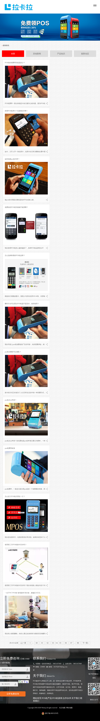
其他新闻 (37, 54)
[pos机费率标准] (26, 483)
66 (66, 643)
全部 (13, 54)
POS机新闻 (57, 698)
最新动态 (85, 54)
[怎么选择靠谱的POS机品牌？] (26, 290)
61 (42, 643)
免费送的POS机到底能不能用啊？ (16, 207)
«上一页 (23, 643)
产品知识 (61, 54)
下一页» (86, 643)
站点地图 (62, 708)
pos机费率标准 (10, 448)
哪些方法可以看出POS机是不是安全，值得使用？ (22, 304)
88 (78, 643)
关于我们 (75, 698)
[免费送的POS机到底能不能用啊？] (26, 242)
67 (71, 643)
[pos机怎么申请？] (26, 435)
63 (53, 643)
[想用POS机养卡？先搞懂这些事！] (26, 146)
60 (37, 643)
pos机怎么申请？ (10, 400)
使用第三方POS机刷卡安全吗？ (16, 545)
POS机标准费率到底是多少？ (15, 63)
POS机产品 (47, 698)
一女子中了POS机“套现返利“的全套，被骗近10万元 (22, 593)
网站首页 (37, 698)
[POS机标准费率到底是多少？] (26, 97)
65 (60, 643)
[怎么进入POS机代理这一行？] (26, 531)
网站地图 (69, 708)
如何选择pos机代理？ (12, 159)
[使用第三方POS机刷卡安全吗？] (26, 579)
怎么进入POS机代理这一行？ (15, 496)
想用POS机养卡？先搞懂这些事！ (16, 111)
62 (48, 643)
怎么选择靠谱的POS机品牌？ (15, 255)
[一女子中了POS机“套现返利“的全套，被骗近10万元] (26, 628)
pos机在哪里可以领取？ (13, 352)
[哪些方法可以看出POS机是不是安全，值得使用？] (26, 338)
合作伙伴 (67, 698)
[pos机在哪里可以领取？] (26, 387)
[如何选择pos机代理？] (26, 194)
